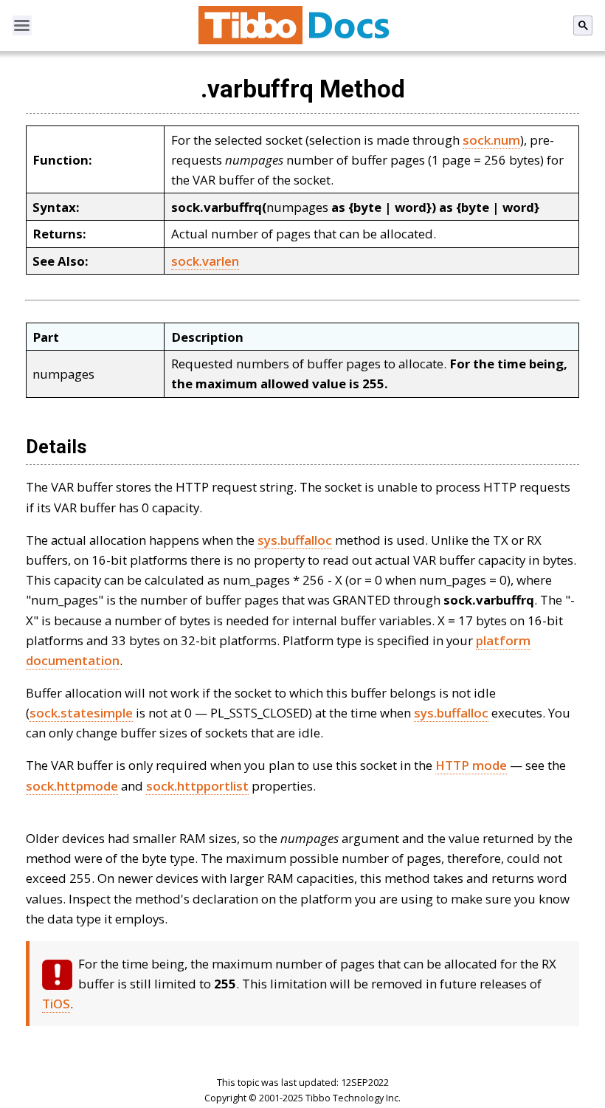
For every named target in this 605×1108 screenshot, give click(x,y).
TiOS (56, 1003)
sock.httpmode (72, 785)
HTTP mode (471, 765)
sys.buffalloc (294, 539)
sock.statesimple (81, 712)
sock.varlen (205, 260)
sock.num (491, 139)
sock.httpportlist (197, 785)
